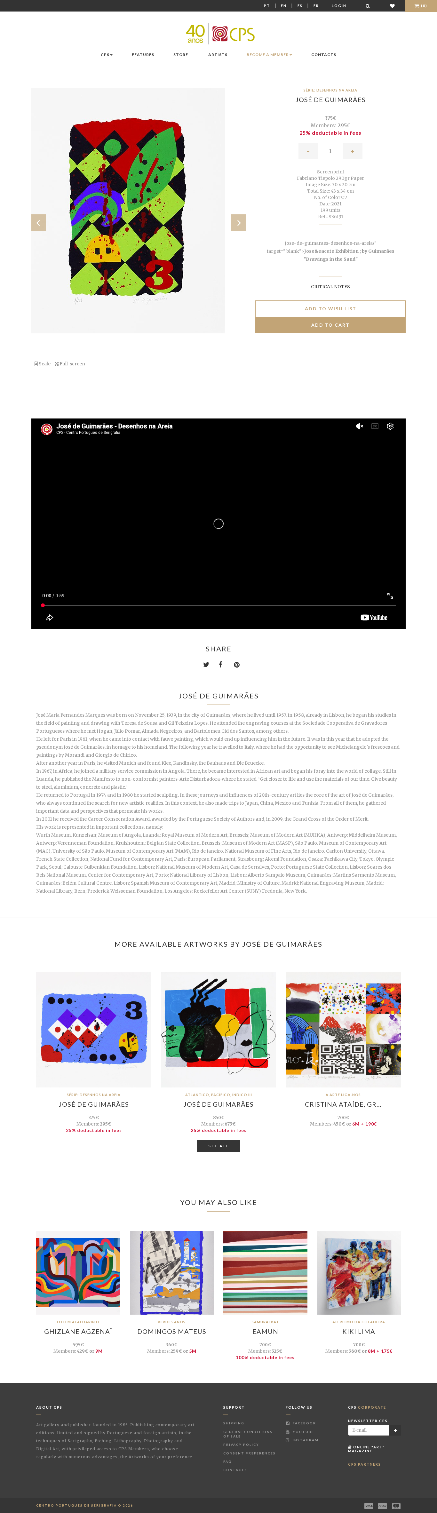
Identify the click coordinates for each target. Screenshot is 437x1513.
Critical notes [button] (330, 287)
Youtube (302, 1432)
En (284, 6)
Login (339, 6)
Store (180, 54)
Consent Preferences (249, 1453)
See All (218, 1145)
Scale (44, 364)
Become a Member (268, 54)
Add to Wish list (330, 308)
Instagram (305, 1440)
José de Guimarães (331, 99)
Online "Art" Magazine (366, 1449)
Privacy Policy (241, 1444)
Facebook (303, 1423)
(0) (423, 6)
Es (300, 6)
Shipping (233, 1423)
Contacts (323, 54)
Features (143, 54)
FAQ (227, 1461)
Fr (316, 6)
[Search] (368, 6)
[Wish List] (392, 6)
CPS (105, 54)
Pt (267, 6)
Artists (217, 54)
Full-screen (72, 364)
